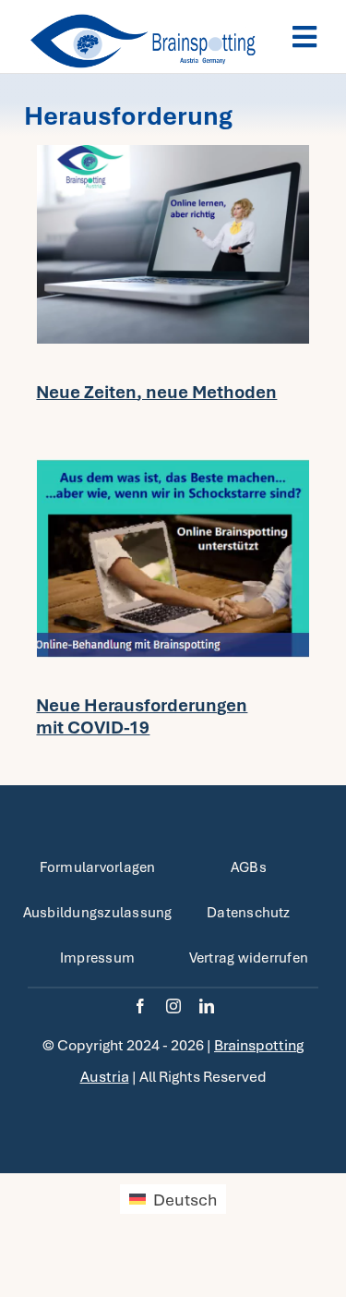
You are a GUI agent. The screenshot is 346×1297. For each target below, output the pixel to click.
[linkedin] (206, 1006)
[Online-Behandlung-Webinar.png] (173, 468)
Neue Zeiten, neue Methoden (156, 392)
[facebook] (140, 1006)
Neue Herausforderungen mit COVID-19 (141, 716)
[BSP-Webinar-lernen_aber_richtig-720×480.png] (173, 153)
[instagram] (173, 1006)
